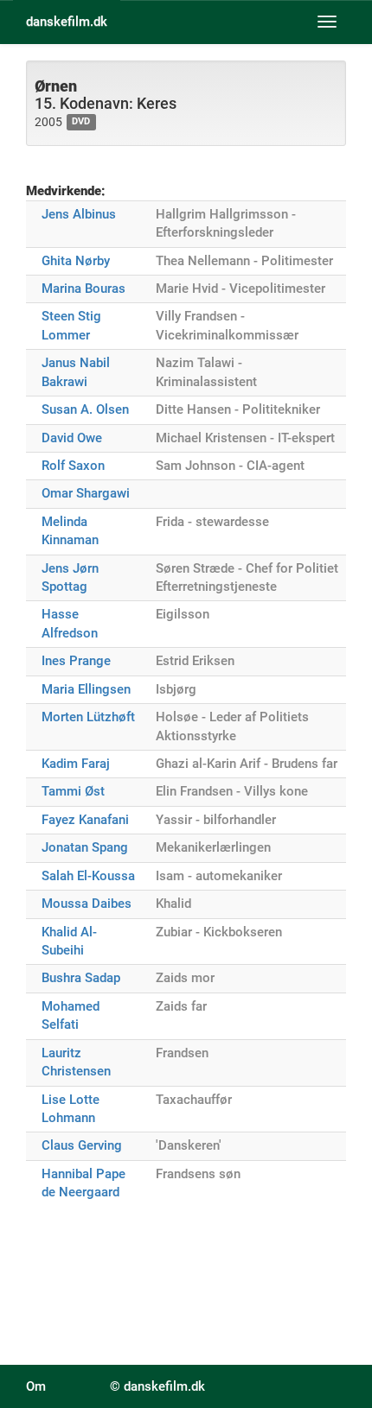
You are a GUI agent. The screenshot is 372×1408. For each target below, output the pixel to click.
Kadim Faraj (76, 763)
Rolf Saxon (73, 465)
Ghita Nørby (76, 261)
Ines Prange (76, 661)
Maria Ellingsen (86, 689)
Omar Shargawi (86, 493)
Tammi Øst (73, 791)
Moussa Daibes (86, 903)
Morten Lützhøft (88, 717)
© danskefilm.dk (157, 1386)
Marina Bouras (83, 288)
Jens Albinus (79, 214)
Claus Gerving (82, 1145)
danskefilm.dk (66, 21)
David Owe (72, 438)
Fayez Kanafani (85, 820)
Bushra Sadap (81, 978)
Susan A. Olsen (85, 409)
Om (36, 1386)
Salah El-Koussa (88, 876)
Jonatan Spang (85, 847)
